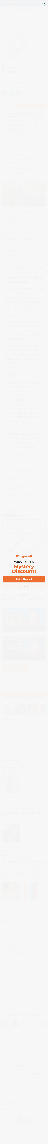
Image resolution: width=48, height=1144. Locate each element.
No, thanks (24, 586)
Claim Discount (24, 579)
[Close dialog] (44, 3)
